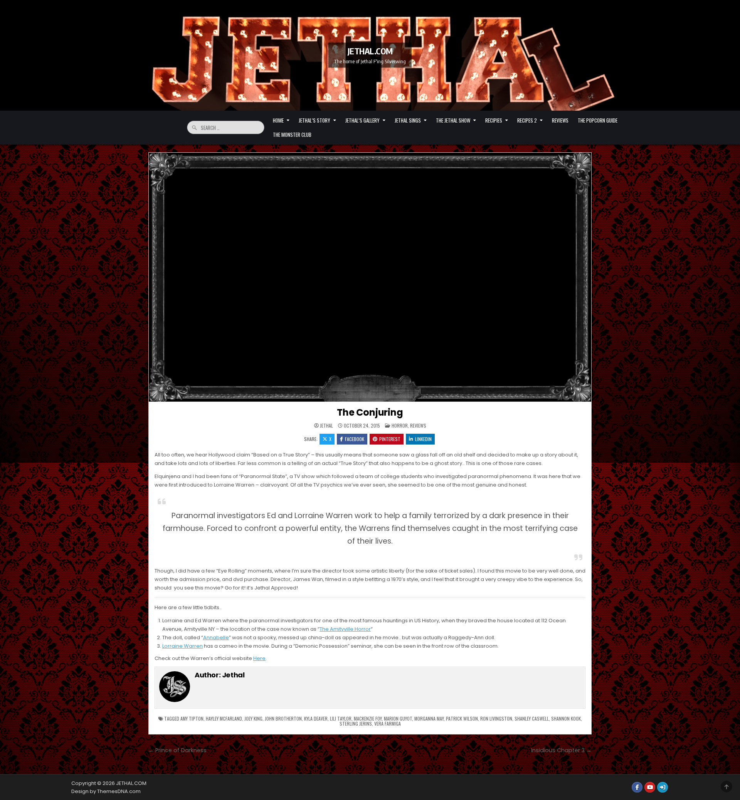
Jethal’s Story (314, 120)
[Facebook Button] (637, 787)
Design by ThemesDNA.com (106, 791)
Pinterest (389, 439)
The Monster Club (292, 134)
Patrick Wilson (462, 718)
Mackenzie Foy (368, 718)
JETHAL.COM (370, 50)
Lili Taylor (341, 718)
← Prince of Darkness (177, 750)
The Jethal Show (453, 120)
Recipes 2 (527, 120)
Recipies (493, 120)
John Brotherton (283, 718)
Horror (400, 425)
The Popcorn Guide (597, 120)
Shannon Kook (566, 718)
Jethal (326, 425)
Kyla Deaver (316, 718)
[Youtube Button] (649, 787)
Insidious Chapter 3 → (561, 750)
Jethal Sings (408, 120)
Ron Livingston (496, 718)
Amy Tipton (192, 718)
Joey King (253, 718)
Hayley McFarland (224, 718)
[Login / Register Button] (662, 787)
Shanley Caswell (532, 718)
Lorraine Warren (182, 646)
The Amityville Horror (345, 629)
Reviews (560, 120)
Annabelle (216, 637)
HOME (278, 120)
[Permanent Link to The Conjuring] (370, 277)
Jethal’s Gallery (362, 120)
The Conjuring (370, 412)
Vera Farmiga (387, 723)
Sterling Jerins (356, 723)
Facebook (354, 439)
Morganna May (429, 718)
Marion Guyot (398, 718)
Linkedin (423, 439)
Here (259, 658)
